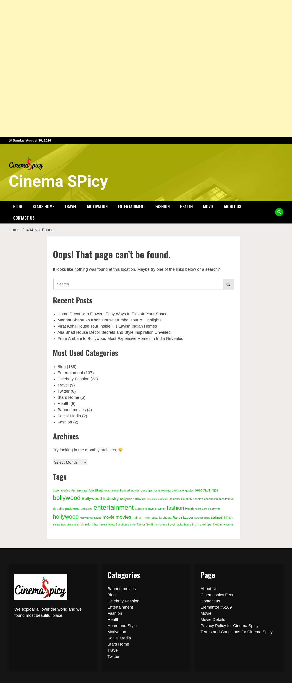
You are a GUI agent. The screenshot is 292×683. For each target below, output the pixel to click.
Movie (208, 206)
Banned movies (71, 409)
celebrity (174, 499)
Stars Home (43, 206)
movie (109, 517)
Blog (17, 206)
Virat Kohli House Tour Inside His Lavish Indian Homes (107, 326)
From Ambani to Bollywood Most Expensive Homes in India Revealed (120, 338)
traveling (190, 524)
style (133, 524)
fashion (175, 508)
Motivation (97, 206)
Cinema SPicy (58, 181)
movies (123, 517)
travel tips (204, 524)
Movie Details (213, 619)
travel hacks (175, 524)
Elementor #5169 (216, 607)
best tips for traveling (156, 490)
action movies (61, 490)
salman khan (221, 517)
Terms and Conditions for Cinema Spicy (237, 632)
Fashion (162, 206)
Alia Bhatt (96, 490)
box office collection (157, 499)
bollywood (67, 497)
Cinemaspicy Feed (218, 595)
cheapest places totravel (219, 499)
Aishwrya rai (79, 490)
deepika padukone (66, 508)
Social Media (69, 416)
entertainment (114, 507)
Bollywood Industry (100, 498)
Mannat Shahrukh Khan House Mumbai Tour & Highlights (109, 320)
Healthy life (214, 508)
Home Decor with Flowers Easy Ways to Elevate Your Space (112, 314)
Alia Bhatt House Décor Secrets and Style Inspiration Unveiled (114, 332)
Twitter (63, 391)
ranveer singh (202, 517)
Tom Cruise (160, 524)
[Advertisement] (137, 68)
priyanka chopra (161, 517)
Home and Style (122, 625)
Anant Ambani (111, 490)
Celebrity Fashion (73, 379)
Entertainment (131, 206)
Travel (71, 206)
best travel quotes (183, 490)
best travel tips (206, 490)
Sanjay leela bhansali (64, 524)
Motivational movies (91, 517)
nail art (137, 517)
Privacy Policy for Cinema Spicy (229, 625)
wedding (228, 524)
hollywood (66, 516)
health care (201, 508)
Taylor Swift (145, 524)
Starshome (122, 524)
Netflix (146, 517)
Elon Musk (86, 508)
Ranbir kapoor (183, 517)
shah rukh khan (88, 524)
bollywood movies (133, 499)
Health (186, 206)
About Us (232, 206)
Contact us (23, 218)
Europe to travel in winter (150, 508)
